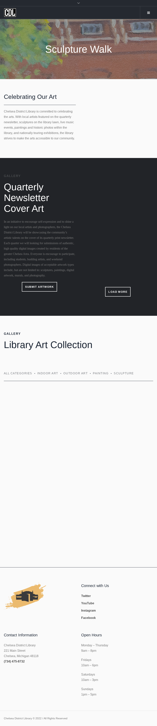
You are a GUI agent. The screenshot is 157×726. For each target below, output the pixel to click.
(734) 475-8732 (14, 661)
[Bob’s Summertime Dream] (39, 472)
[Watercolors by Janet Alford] (39, 417)
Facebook (88, 617)
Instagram (88, 610)
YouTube (87, 603)
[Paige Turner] (116, 417)
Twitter (86, 596)
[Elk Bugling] (116, 472)
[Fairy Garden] (39, 527)
